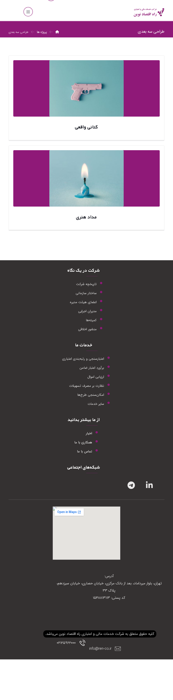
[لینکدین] (147, 485)
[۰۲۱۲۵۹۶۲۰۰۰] (73, 651)
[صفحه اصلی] (57, 32)
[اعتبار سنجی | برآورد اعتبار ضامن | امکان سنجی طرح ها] (148, 12)
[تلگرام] (129, 485)
